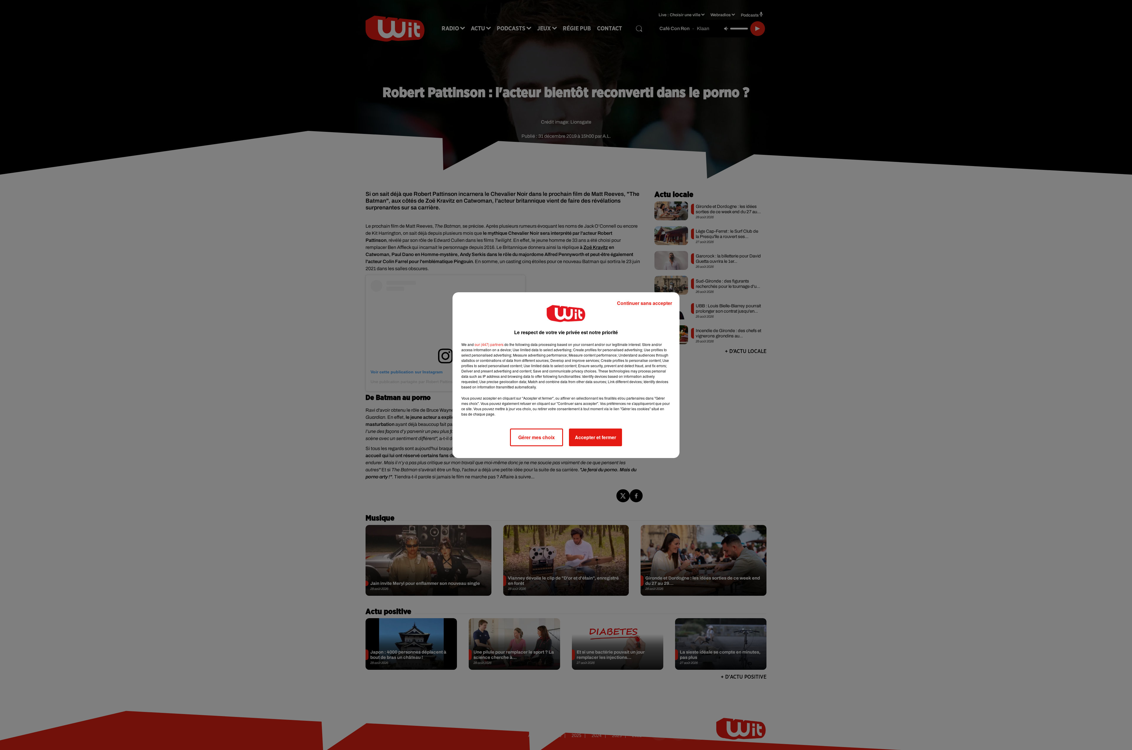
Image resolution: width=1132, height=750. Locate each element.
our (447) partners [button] (489, 344)
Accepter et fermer (595, 437)
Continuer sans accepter (644, 303)
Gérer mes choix (536, 437)
